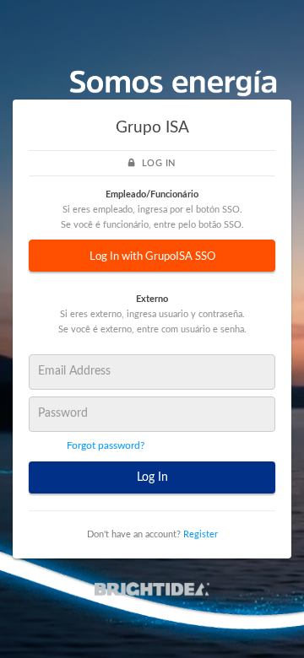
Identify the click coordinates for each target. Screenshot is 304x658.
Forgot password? (105, 445)
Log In (152, 477)
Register (200, 534)
